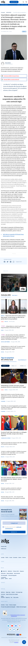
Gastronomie (17, 573)
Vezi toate (14, 295)
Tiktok (17, 629)
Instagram (19, 625)
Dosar (7, 604)
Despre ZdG (3, 546)
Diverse (24, 557)
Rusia (14, 365)
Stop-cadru (15, 597)
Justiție (2, 557)
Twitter (14, 629)
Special (3, 588)
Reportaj (8, 597)
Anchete (3, 597)
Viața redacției (10, 573)
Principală (3, 12)
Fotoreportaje (19, 592)
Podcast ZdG (16, 571)
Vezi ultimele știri (22, 359)
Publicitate (3, 548)
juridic (2, 578)
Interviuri (3, 594)
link (4, 284)
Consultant (3, 577)
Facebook (16, 625)
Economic (3, 401)
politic (6, 578)
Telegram (8, 625)
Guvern (5, 365)
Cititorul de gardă (12, 575)
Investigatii (4, 601)
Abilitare (3, 592)
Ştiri (2, 554)
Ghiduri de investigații (21, 606)
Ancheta (3, 604)
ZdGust (3, 582)
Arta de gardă (4, 575)
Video (2, 330)
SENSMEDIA (16, 642)
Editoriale (3, 573)
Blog (2, 567)
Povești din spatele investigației (8, 606)
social (10, 578)
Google (10, 629)
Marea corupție (12, 604)
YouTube (12, 625)
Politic (6, 321)
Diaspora (22, 571)
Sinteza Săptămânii (5, 341)
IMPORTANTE (8, 12)
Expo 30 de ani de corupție (12, 594)
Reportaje (8, 592)
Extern (19, 557)
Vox (11, 597)
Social (6, 389)
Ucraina (23, 365)
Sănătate (10, 571)
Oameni (13, 592)
